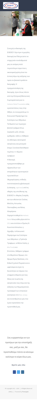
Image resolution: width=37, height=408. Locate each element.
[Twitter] (18, 372)
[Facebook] (14, 372)
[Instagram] (22, 372)
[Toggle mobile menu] (33, 4)
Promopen (25, 392)
